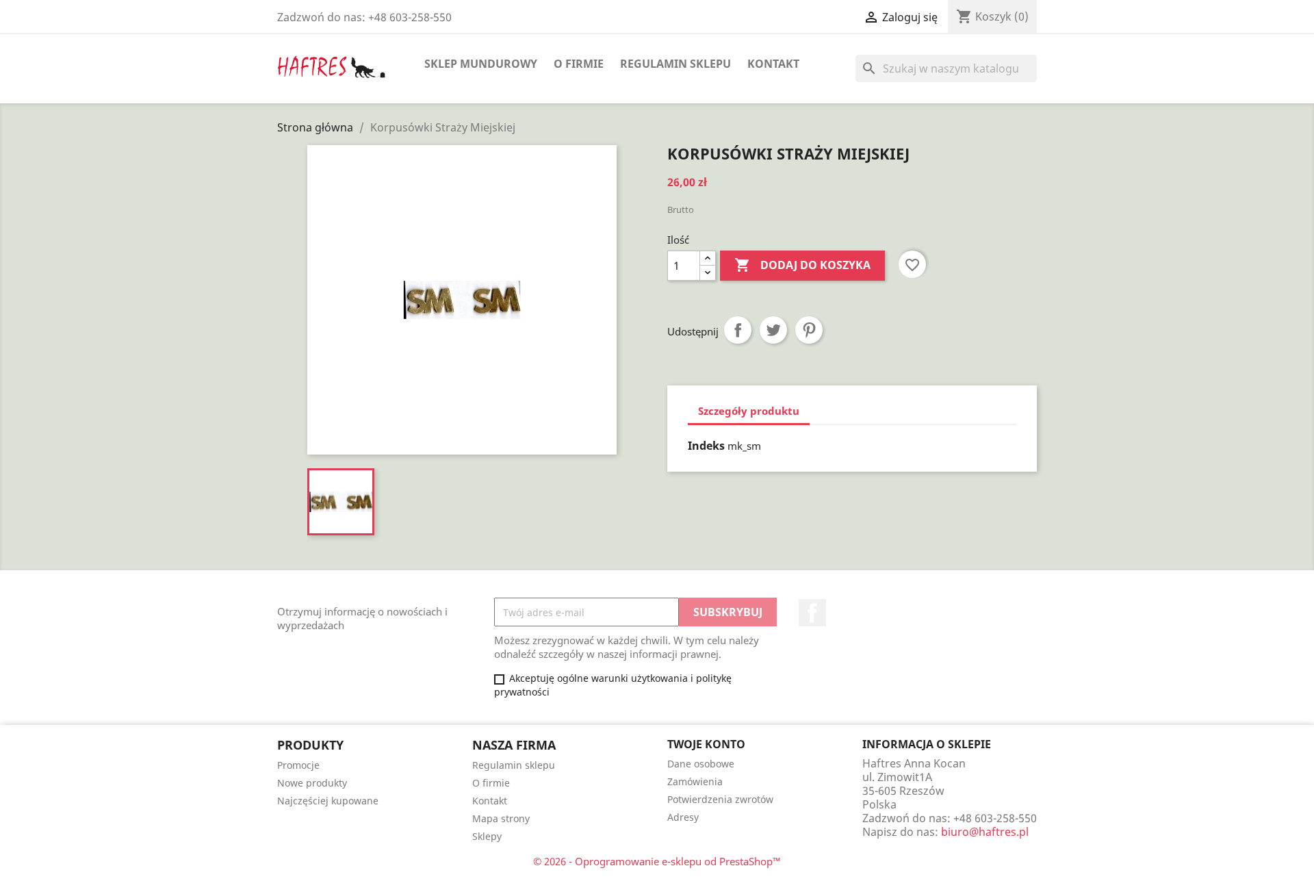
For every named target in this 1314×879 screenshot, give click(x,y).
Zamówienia (695, 781)
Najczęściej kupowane (327, 800)
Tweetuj (773, 330)
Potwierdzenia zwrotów (720, 799)
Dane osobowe (700, 763)
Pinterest (809, 330)
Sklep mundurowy (480, 63)
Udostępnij (737, 330)
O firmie (579, 63)
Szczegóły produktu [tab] (748, 411)
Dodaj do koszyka (802, 265)
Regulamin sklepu (675, 63)
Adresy (683, 817)
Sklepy (487, 836)
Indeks (706, 446)
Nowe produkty (312, 782)
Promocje (298, 765)
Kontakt (773, 63)
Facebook (812, 612)
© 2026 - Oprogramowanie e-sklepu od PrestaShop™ (657, 861)
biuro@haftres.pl (985, 831)
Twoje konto (706, 744)
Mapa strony (501, 818)
